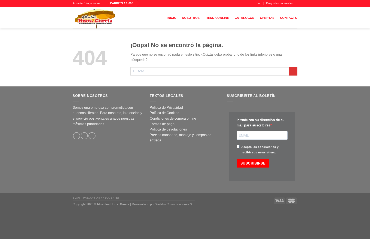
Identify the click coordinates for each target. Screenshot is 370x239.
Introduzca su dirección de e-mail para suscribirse (260, 122)
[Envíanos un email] (245, 3)
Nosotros (191, 17)
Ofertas (267, 17)
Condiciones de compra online (173, 118)
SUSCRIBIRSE (253, 163)
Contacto (288, 17)
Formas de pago (162, 124)
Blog (258, 3)
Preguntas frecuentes (279, 3)
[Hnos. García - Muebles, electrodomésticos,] (105, 17)
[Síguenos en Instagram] (241, 3)
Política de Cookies (164, 113)
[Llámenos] (249, 3)
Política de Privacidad (166, 107)
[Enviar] (293, 71)
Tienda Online (217, 17)
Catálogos (244, 17)
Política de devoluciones (168, 129)
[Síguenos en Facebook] (237, 3)
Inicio (171, 17)
